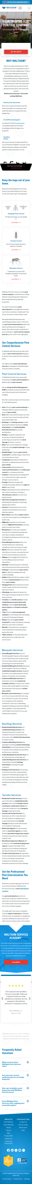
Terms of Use (18, 1179)
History (8, 1127)
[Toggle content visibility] (28, 1062)
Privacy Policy (6, 1179)
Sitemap (27, 1179)
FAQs (23, 1130)
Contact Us (23, 1122)
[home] (12, 8)
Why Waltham (8, 1122)
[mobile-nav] (29, 8)
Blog (8, 1133)
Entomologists (19, 123)
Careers (8, 1130)
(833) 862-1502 (22, 2)
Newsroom (8, 1138)
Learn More (16, 962)
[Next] (29, 998)
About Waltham (8, 1125)
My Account (23, 1127)
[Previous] (2, 998)
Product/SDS (8, 1136)
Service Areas (23, 1125)
